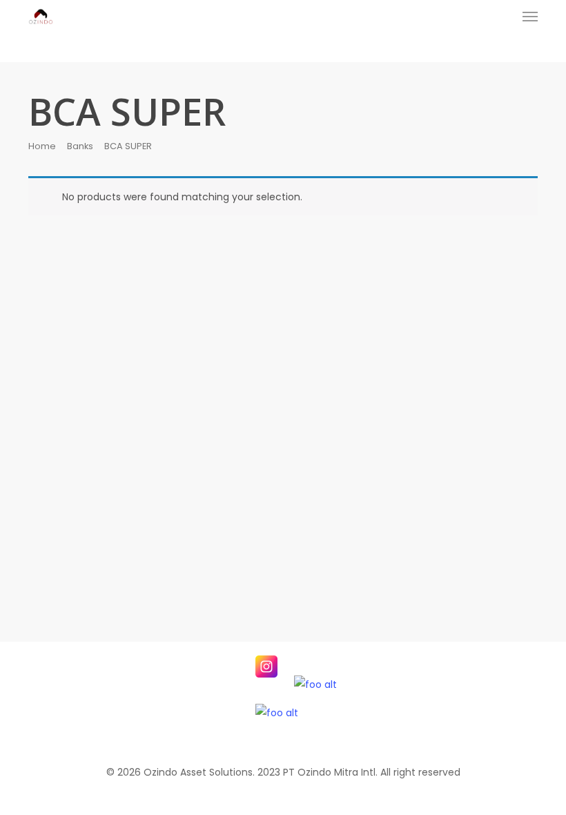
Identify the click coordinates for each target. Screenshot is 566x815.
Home (42, 146)
